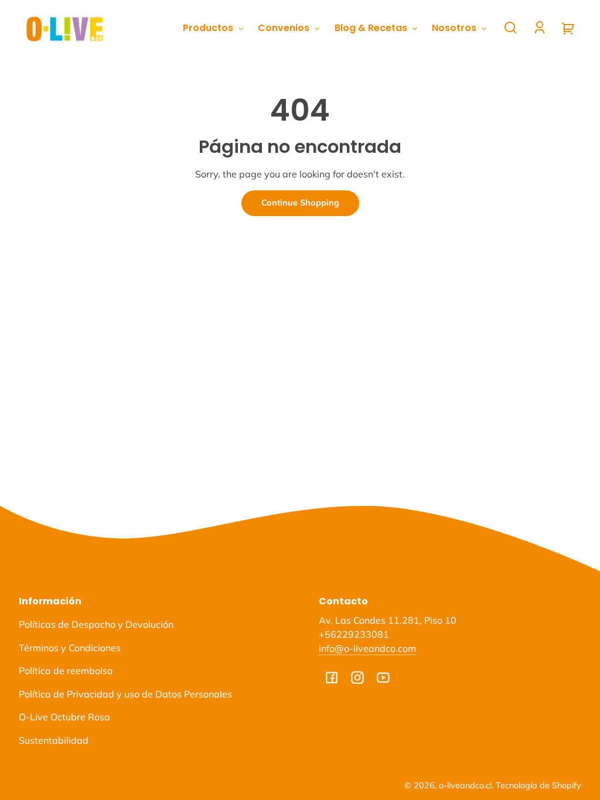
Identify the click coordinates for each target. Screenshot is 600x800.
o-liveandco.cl (465, 785)
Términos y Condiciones (70, 648)
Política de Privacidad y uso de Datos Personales (125, 694)
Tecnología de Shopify (538, 785)
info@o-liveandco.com (367, 648)
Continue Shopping (300, 202)
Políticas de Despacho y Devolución (96, 624)
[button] (510, 27)
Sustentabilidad (53, 740)
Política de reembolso (65, 670)
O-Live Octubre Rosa (64, 717)
